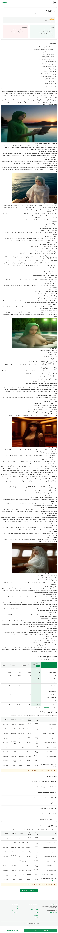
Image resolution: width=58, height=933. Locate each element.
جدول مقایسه (52, 280)
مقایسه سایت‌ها (15, 909)
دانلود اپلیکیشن (53, 155)
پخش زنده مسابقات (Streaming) (47, 66)
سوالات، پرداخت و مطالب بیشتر (48, 80)
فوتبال (48, 645)
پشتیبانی (42, 157)
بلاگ (48, 104)
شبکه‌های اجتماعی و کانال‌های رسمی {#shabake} (44, 49)
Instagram (54, 222)
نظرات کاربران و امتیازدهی (49, 71)
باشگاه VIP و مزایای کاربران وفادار (47, 73)
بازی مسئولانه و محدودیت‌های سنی (47, 76)
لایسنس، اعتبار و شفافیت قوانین (47, 53)
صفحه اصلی (23, 163)
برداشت (46, 308)
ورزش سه (33, 314)
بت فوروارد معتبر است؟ (49, 803)
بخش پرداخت (42, 367)
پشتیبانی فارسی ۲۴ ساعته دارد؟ (47, 808)
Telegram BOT (53, 226)
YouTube (54, 228)
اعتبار (38, 645)
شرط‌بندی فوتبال (45, 361)
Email (55, 230)
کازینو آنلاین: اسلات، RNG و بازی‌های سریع (45, 59)
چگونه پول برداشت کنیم (18, 499)
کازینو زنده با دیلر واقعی (49, 61)
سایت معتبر (5, 456)
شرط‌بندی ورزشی (16, 263)
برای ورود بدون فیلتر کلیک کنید (29, 891)
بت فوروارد (4, 3)
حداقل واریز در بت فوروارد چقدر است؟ (45, 787)
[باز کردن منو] (55, 2)
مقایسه (37, 590)
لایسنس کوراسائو (29, 261)
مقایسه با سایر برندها (50, 78)
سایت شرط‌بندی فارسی (20, 519)
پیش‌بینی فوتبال (53, 361)
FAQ (36, 651)
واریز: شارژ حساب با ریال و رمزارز (48, 63)
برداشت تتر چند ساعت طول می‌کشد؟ (46, 792)
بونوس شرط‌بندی (42, 302)
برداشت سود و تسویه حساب (48, 65)
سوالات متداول (51, 85)
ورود (33, 100)
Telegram (54, 224)
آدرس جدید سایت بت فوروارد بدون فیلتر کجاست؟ (43, 781)
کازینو (22, 100)
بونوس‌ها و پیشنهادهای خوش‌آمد (47, 54)
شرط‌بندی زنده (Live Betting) (48, 58)
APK (49, 533)
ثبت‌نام (29, 100)
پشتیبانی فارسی (51, 75)
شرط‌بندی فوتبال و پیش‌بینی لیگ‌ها (47, 56)
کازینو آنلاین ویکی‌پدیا (48, 391)
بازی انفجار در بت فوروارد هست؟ (47, 819)
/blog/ (52, 645)
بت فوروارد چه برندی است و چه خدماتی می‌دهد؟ (44, 46)
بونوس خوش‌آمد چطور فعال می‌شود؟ (46, 814)
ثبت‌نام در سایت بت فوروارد (48, 51)
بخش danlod (40, 539)
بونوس (25, 100)
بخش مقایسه (41, 630)
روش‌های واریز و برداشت (49, 83)
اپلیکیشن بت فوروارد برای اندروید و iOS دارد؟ (44, 798)
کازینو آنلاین (17, 397)
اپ (36, 383)
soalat (28, 389)
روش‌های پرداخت (49, 271)
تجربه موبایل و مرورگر (50, 68)
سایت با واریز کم (53, 481)
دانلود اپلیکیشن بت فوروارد (49, 70)
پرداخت (18, 100)
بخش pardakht (24, 462)
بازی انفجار (33, 397)
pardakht (26, 481)
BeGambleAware (53, 624)
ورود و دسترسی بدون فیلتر (49, 48)
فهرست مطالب (29, 43)
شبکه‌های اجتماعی (5, 214)
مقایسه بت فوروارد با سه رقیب (48, 81)
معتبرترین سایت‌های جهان (47, 282)
